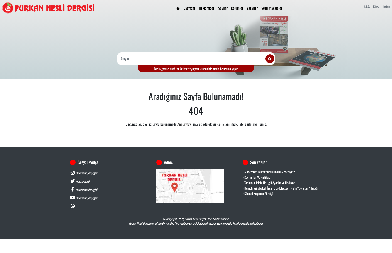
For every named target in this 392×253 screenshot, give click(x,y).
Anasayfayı (184, 124)
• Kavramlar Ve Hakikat (256, 177)
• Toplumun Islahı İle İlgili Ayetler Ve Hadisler (269, 182)
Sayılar (223, 8)
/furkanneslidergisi (86, 173)
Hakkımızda (207, 8)
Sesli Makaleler (271, 8)
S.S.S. (367, 6)
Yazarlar (252, 8)
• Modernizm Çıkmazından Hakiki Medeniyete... (270, 171)
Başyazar (189, 8)
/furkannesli (82, 181)
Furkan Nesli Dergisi (195, 219)
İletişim (386, 6)
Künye (376, 6)
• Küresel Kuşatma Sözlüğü (258, 193)
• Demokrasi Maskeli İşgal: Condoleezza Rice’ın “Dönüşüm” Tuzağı (280, 188)
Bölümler (237, 8)
